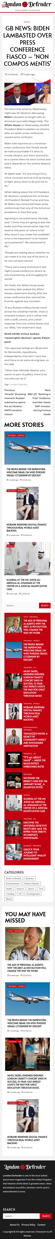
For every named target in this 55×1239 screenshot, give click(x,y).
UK (34, 667)
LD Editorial (12, 74)
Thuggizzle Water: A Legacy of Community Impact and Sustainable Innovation (35, 739)
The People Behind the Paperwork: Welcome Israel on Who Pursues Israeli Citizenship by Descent (26, 472)
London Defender (18, 384)
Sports (31, 888)
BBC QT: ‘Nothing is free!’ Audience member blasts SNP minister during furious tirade (39, 402)
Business (27, 846)
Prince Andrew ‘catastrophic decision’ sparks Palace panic (27, 338)
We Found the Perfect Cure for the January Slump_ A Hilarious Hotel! (35, 782)
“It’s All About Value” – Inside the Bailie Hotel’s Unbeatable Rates (34, 762)
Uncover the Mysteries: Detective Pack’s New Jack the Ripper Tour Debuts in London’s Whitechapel (35, 830)
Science (20, 888)
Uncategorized (33, 894)
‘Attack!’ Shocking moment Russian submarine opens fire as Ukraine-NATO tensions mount (15, 402)
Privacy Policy (28, 1224)
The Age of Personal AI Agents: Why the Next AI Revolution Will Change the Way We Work (35, 626)
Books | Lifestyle (13, 878)
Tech (25, 617)
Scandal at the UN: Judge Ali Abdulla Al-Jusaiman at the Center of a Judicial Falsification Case (27, 584)
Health (9, 888)
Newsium (41, 1231)
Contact (41, 1224)
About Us (15, 1224)
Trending (11, 435)
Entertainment (30, 727)
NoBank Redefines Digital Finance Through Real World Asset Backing (26, 527)
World (27, 22)
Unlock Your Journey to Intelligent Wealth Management (34, 854)
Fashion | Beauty (31, 883)
